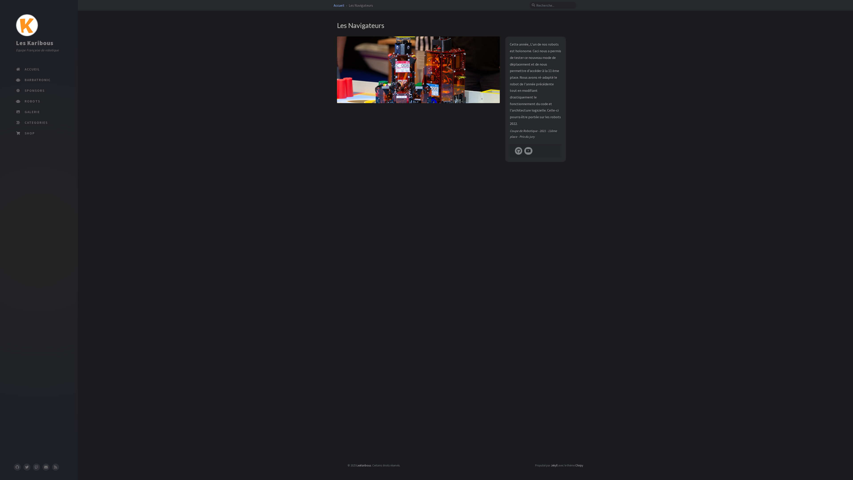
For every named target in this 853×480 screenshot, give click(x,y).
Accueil (339, 5)
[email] (46, 467)
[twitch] (36, 467)
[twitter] (27, 467)
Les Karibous (34, 43)
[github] (17, 467)
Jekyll (554, 465)
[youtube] (528, 151)
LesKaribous (364, 465)
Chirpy (579, 465)
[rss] (55, 467)
